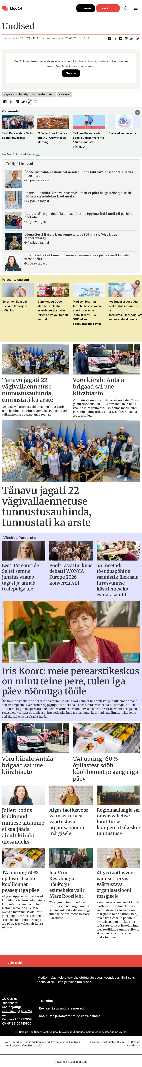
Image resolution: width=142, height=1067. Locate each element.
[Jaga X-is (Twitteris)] (115, 38)
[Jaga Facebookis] (109, 38)
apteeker (64, 94)
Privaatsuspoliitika (62, 1041)
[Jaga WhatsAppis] (137, 38)
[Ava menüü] (136, 8)
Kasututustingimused (37, 1041)
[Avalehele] (39, 8)
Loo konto (108, 8)
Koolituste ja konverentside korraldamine (70, 1016)
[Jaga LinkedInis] (120, 38)
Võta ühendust (14, 1041)
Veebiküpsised (31, 1045)
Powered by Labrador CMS (71, 1061)
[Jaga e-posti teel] (126, 38)
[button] (4, 112)
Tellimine (46, 1001)
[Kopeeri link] (131, 38)
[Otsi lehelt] (126, 8)
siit (37, 154)
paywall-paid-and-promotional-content (29, 94)
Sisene (86, 8)
